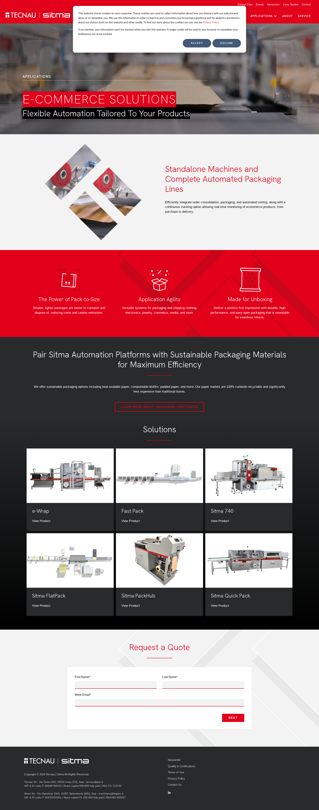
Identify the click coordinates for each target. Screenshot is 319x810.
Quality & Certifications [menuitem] (181, 766)
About (287, 16)
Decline (226, 42)
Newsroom (273, 4)
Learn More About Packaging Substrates (159, 407)
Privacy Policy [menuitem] (176, 778)
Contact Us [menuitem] (174, 784)
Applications (261, 16)
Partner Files (245, 4)
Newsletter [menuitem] (174, 759)
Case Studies (291, 4)
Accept (197, 42)
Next (233, 718)
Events (260, 4)
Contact (306, 4)
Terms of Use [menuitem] (176, 772)
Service (304, 16)
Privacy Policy (211, 22)
